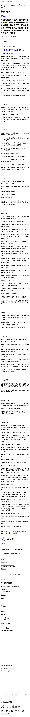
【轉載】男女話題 (15, 553)
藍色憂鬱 (3, 540)
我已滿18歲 (3, 714)
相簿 (5, 40)
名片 (5, 43)
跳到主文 (3, 16)
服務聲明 (17, 695)
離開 (9, 714)
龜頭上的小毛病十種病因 (14, 50)
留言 (15, 549)
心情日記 (13, 37)
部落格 (5, 41)
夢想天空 (5, 11)
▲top (2, 556)
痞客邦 (12, 549)
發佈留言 (3, 568)
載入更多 (3, 559)
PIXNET (7, 694)
